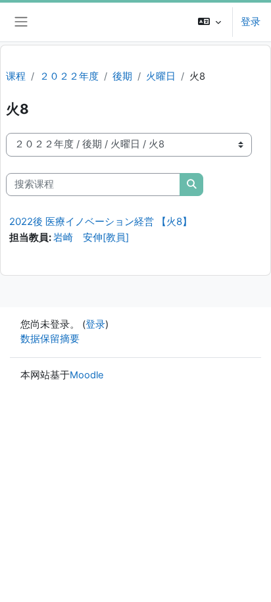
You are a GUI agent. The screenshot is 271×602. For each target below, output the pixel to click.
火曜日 (161, 76)
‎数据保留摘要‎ (50, 339)
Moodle (87, 375)
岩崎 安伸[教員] (91, 237)
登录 (250, 22)
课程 (16, 76)
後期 (122, 76)
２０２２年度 (69, 76)
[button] (209, 22)
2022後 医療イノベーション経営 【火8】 (100, 221)
